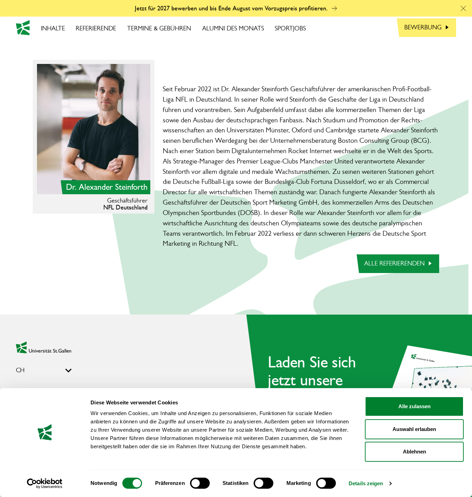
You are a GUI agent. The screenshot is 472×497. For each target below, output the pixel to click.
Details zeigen (366, 483)
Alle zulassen (414, 406)
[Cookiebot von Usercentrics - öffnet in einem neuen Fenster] (45, 483)
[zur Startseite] (43, 347)
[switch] (200, 483)
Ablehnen (414, 451)
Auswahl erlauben (414, 429)
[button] (463, 8)
